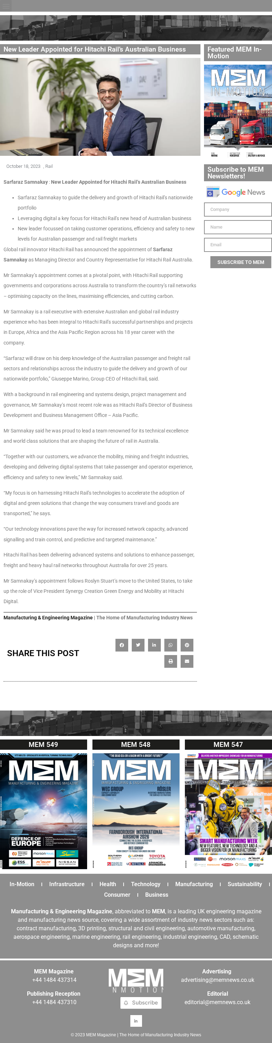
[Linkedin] (136, 1021)
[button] (6, 6)
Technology (145, 884)
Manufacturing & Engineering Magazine (48, 617)
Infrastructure (67, 884)
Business (156, 894)
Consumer (117, 894)
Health (108, 884)
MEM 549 (43, 745)
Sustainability (245, 884)
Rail (49, 166)
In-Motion (22, 884)
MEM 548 (136, 745)
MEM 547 (228, 745)
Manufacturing (194, 884)
